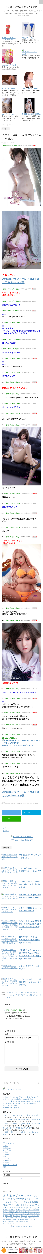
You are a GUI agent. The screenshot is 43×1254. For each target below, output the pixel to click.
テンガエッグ (16, 1216)
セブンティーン (27, 1210)
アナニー (30, 1199)
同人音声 (9, 1216)
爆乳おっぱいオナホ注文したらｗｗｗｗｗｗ (22, 992)
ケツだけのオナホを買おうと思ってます (17, 1128)
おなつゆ (22, 1214)
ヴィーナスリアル (31, 1219)
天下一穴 (26, 1221)
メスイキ (27, 1202)
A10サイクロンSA (15, 1218)
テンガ (14, 1199)
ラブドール (6, 828)
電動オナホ (16, 1208)
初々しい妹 (29, 1205)
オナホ (7, 1195)
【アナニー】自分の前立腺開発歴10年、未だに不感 (21, 1101)
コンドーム (7, 1150)
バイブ (5, 1156)
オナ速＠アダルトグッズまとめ (22, 7)
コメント (9, 1042)
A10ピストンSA (7, 1219)
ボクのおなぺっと (33, 1217)
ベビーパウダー (24, 1218)
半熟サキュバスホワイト (14, 1221)
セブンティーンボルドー (22, 1212)
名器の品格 (24, 1216)
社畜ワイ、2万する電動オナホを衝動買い (18, 1099)
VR (4, 1142)
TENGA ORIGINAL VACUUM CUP (9, 38)
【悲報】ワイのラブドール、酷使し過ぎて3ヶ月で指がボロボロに (30, 884)
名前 (6, 1034)
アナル (5, 1146)
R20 (26, 1219)
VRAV (21, 1221)
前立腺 (11, 1212)
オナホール (7, 1148)
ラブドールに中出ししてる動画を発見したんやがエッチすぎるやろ (30, 982)
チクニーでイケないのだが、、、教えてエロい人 (20, 1097)
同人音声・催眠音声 (10, 1165)
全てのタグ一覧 (8, 1223)
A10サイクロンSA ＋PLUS (29, 53)
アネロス (12, 1210)
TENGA (22, 1199)
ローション (7, 1160)
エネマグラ (10, 1205)
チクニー (6, 1152)
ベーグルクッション (12, 1214)
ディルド (6, 1154)
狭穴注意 (22, 1219)
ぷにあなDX (25, 1207)
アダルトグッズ (8, 1143)
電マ (4, 1167)
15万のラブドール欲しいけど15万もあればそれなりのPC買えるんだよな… (30, 940)
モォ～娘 (17, 1219)
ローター (6, 1163)
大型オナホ (19, 1205)
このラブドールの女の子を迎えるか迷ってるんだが (21, 1124)
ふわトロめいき (30, 1214)
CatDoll (13, 1219)
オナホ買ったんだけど (11, 1108)
